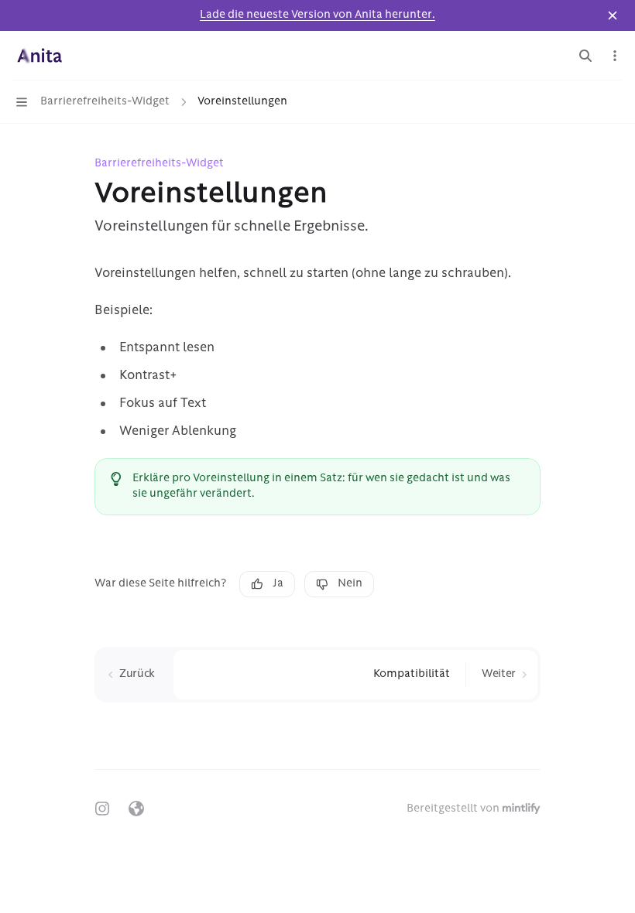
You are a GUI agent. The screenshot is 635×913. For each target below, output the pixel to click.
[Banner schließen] (612, 15)
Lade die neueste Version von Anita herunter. (317, 15)
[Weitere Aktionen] (615, 56)
